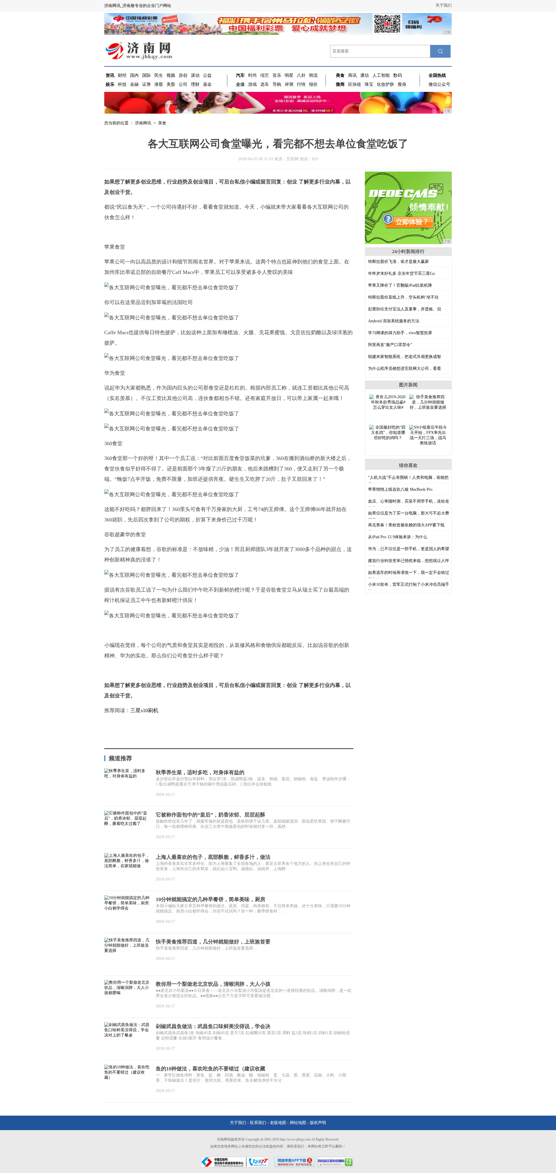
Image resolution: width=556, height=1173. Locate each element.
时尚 (252, 75)
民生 (158, 75)
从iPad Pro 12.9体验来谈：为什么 (397, 537)
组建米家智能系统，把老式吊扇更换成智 (404, 356)
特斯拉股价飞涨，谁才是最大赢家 (398, 261)
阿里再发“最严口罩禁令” (390, 345)
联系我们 (258, 1123)
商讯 (352, 75)
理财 (195, 84)
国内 (134, 75)
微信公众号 (439, 84)
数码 (397, 75)
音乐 (276, 75)
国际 (146, 75)
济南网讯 (143, 123)
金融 (134, 84)
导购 (276, 84)
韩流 (313, 75)
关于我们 (444, 5)
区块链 (354, 84)
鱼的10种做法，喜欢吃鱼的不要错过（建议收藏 (210, 1069)
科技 (122, 84)
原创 (183, 75)
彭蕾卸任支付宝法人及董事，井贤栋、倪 (404, 309)
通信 (364, 75)
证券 (146, 84)
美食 (162, 123)
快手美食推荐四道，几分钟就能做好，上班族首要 (213, 942)
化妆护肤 (385, 84)
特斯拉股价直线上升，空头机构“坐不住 (403, 297)
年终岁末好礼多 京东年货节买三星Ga (401, 273)
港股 (158, 84)
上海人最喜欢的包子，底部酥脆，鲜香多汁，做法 (213, 857)
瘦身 (402, 84)
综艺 (264, 75)
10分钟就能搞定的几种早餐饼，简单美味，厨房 (210, 899)
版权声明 (318, 1123)
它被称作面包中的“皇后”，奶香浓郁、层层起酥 (210, 815)
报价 (313, 84)
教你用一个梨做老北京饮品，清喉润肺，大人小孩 (213, 984)
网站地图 (298, 1123)
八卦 (301, 75)
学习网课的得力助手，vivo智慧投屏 (400, 333)
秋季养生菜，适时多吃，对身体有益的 (200, 772)
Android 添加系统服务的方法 (393, 321)
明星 (289, 75)
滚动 (195, 75)
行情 (301, 84)
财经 (122, 75)
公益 (207, 75)
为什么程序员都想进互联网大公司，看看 (404, 368)
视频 (171, 75)
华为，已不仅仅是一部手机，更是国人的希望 (408, 549)
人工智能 (381, 75)
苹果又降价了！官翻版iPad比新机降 (400, 285)
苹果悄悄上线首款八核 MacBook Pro (400, 489)
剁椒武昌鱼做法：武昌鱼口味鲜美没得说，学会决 (213, 1026)
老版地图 (278, 1123)
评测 (289, 84)
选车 (264, 84)
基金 (207, 84)
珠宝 (369, 84)
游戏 (252, 84)
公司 (183, 84)
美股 (171, 84)
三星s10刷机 (144, 710)
